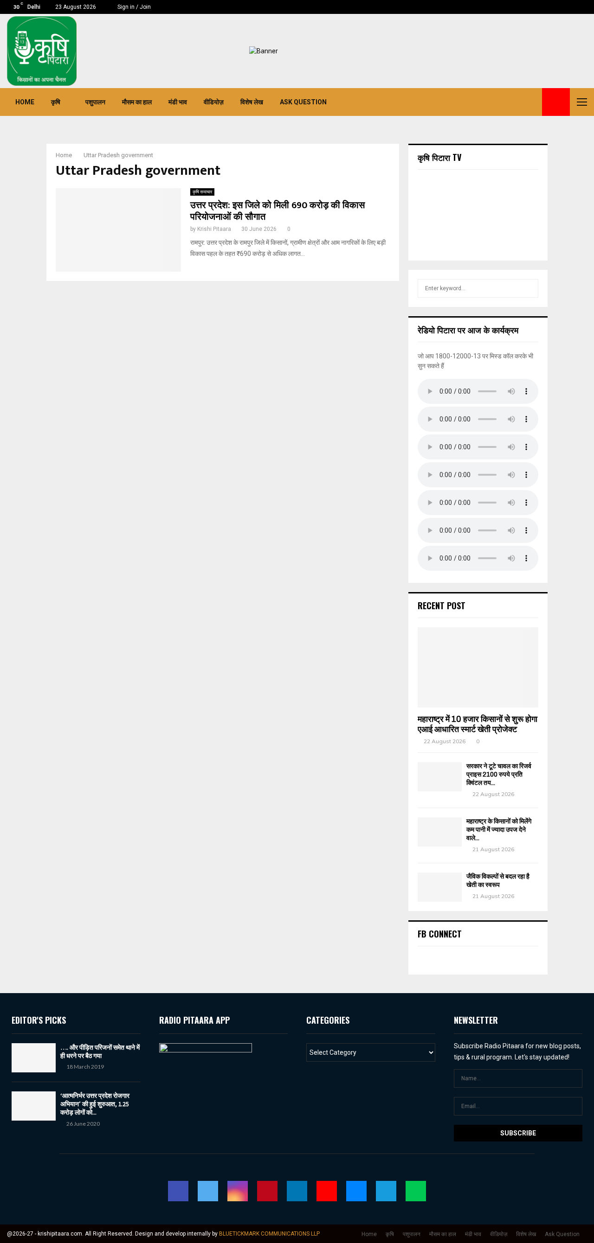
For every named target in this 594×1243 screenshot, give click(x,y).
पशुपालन (95, 102)
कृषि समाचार (202, 191)
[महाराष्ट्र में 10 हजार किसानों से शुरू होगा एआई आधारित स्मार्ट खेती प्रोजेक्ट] (478, 667)
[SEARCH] (528, 288)
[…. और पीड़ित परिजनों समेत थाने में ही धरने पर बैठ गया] (34, 1057)
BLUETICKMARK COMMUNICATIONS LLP (269, 1233)
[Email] (512, 102)
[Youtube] (502, 102)
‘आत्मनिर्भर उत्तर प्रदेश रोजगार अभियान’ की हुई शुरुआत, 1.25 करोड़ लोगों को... (94, 1103)
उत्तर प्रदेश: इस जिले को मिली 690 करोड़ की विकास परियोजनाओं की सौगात (277, 211)
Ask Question (303, 102)
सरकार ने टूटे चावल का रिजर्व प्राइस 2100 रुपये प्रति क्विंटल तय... (498, 774)
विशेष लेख (251, 102)
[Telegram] (522, 102)
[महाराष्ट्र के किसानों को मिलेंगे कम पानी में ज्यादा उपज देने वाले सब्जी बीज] (440, 832)
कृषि (55, 102)
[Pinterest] (481, 102)
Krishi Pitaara (214, 229)
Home (24, 102)
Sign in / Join (133, 7)
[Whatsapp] (532, 102)
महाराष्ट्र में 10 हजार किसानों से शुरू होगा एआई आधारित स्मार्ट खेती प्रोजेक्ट (477, 724)
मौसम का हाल (137, 102)
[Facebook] (451, 102)
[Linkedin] (491, 102)
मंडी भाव (177, 102)
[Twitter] (461, 102)
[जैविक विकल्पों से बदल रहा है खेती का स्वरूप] (440, 887)
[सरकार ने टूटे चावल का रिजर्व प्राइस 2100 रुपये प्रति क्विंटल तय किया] (440, 776)
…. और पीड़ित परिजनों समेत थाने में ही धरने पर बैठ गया (100, 1051)
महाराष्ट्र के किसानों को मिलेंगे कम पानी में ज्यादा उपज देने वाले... (498, 829)
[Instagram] (471, 102)
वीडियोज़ (214, 102)
